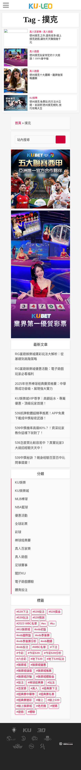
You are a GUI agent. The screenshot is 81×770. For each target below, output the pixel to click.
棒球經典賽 (36, 682)
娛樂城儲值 (25, 670)
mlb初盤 (41, 629)
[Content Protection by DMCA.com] (66, 743)
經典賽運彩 (25, 700)
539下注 (23, 611)
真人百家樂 (35, 31)
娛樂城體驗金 (46, 676)
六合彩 (22, 658)
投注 (21, 682)
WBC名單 (40, 647)
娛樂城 (22, 664)
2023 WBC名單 (27, 623)
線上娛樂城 (25, 705)
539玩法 (23, 617)
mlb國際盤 (24, 635)
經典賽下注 (50, 688)
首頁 (18, 123)
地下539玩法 (56, 658)
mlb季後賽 (43, 635)
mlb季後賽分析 (27, 641)
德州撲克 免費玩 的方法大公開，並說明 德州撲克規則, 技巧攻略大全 (45, 105)
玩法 (52, 682)
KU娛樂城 (24, 629)
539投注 (39, 611)
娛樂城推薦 (45, 670)
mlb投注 (23, 647)
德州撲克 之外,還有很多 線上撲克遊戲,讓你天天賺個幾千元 (45, 39)
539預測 (39, 617)
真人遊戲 (48, 31)
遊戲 (21, 711)
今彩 (21, 653)
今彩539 (34, 653)
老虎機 (42, 705)
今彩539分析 (53, 653)
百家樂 (22, 688)
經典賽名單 (47, 694)
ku (53, 623)
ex (44, 623)
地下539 (37, 658)
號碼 (54, 705)
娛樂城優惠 (39, 664)
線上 (40, 700)
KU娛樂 (33, 98)
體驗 (32, 711)
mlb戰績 (47, 641)
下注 (54, 647)
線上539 (54, 700)
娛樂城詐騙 (25, 676)
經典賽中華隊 (26, 694)
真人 (35, 688)
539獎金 (55, 611)
